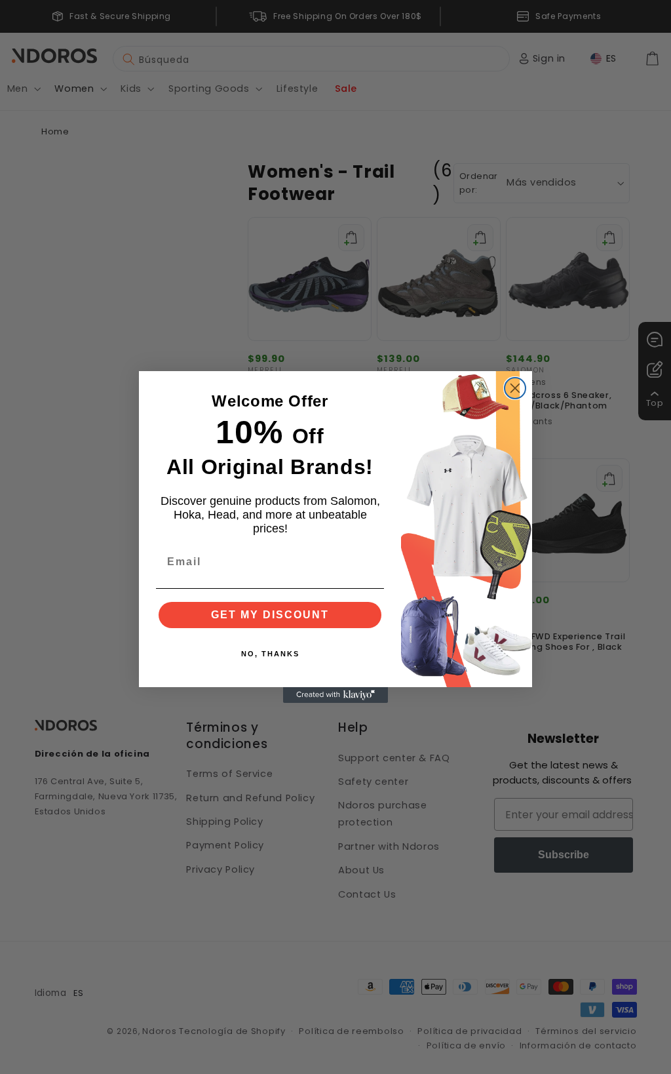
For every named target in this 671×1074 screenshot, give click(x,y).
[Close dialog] (515, 388)
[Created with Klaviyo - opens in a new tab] (335, 695)
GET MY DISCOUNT (270, 614)
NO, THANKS (270, 654)
